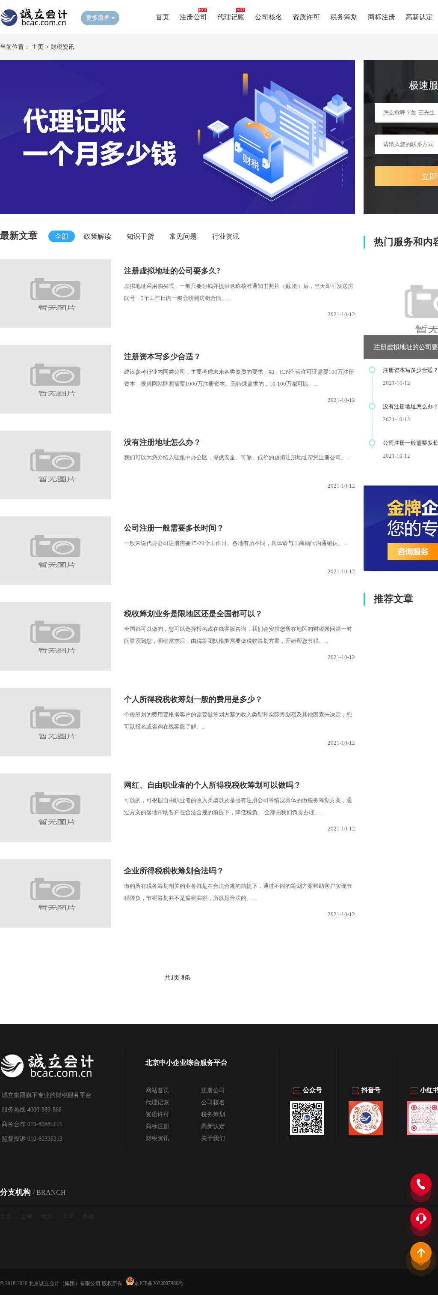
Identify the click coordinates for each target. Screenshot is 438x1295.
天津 (68, 1216)
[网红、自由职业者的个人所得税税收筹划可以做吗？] (55, 840)
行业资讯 (226, 236)
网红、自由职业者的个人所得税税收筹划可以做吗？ (212, 785)
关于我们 (213, 1138)
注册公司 (193, 17)
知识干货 (140, 236)
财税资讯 (62, 47)
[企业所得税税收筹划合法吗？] (55, 926)
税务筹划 (344, 17)
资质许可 (306, 17)
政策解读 (97, 236)
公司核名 (268, 17)
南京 (47, 1216)
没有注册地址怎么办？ (162, 442)
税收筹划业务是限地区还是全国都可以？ (193, 613)
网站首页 (157, 1090)
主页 (38, 47)
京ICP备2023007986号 (158, 1282)
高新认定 (419, 17)
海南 (88, 1216)
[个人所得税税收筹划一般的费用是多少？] (55, 754)
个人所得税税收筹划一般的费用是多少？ (193, 699)
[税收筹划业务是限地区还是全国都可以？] (55, 668)
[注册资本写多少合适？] (55, 411)
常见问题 (183, 236)
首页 (162, 17)
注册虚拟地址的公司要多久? (172, 271)
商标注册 (381, 17)
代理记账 (231, 17)
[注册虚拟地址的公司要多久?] (55, 326)
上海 (27, 1216)
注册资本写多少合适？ (162, 356)
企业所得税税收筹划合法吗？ (174, 870)
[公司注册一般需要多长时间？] (55, 583)
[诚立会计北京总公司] (34, 26)
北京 (6, 1216)
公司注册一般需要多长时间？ (174, 528)
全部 (61, 236)
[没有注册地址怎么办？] (55, 497)
